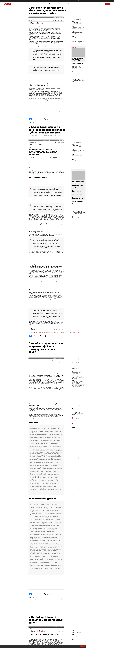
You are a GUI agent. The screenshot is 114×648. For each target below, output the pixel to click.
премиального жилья (45, 91)
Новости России (40, 332)
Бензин (79, 332)
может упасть (35, 89)
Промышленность (53, 332)
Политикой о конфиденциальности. (74, 645)
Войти (108, 3)
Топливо (58, 332)
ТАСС (34, 59)
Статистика (37, 116)
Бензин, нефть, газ (69, 332)
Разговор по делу (33, 587)
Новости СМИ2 (31, 122)
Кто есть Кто (70, 3)
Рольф (46, 198)
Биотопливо (48, 332)
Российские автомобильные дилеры (51, 275)
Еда (47, 587)
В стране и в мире (42, 116)
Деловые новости (31, 116)
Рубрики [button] (46, 3)
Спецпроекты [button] (52, 3)
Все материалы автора (39, 23)
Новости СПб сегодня (34, 332)
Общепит (37, 587)
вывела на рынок (56, 99)
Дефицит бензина (63, 332)
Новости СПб (75, 332)
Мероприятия (60, 3)
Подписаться (64, 0)
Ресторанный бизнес (43, 587)
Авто (44, 332)
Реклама (65, 3)
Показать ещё (74, 44)
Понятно (82, 646)
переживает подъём (39, 82)
